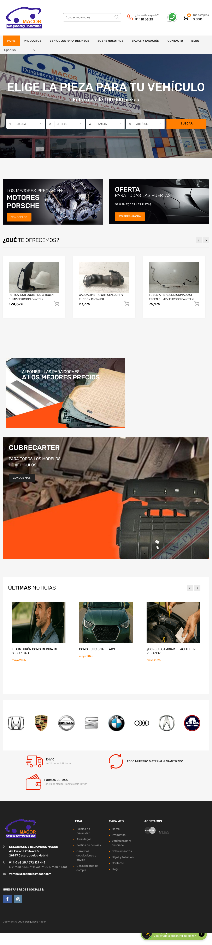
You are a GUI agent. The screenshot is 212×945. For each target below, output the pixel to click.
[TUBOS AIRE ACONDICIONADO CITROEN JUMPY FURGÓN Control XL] (174, 277)
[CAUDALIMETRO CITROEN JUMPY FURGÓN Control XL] (104, 277)
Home (11, 41)
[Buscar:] (92, 17)
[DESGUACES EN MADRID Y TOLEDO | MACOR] (20, 18)
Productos (32, 41)
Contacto (175, 41)
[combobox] (25, 124)
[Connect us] (7, 898)
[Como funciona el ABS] (106, 622)
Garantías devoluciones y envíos (86, 855)
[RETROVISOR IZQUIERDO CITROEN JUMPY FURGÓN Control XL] (34, 277)
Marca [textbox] (21, 124)
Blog (195, 41)
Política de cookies (88, 845)
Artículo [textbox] (142, 124)
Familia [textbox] (101, 124)
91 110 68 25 (144, 19)
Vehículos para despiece (69, 41)
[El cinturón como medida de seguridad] (38, 622)
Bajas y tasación (145, 41)
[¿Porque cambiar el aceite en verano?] (173, 622)
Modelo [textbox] (62, 124)
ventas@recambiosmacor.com (30, 874)
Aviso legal (83, 839)
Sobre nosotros (110, 41)
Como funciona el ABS (97, 649)
